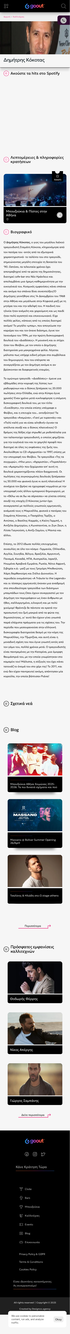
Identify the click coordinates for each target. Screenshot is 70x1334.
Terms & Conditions (31, 1261)
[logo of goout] (35, 6)
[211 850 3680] (35, 6)
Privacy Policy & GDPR (32, 1254)
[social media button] (26, 1154)
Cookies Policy (27, 1269)
